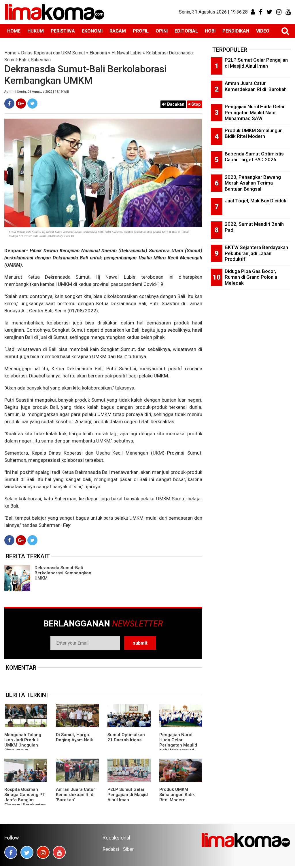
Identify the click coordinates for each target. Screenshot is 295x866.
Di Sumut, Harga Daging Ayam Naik (74, 737)
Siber (128, 849)
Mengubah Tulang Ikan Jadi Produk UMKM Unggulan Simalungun (22, 742)
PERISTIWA (63, 31)
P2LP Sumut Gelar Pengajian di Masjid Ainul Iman (127, 794)
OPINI (162, 31)
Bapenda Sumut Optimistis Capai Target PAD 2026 (254, 157)
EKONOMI (92, 31)
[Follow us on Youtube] (59, 852)
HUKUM (35, 31)
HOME (13, 31)
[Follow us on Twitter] (26, 852)
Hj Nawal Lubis (126, 53)
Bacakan (175, 104)
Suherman (41, 59)
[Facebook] (9, 103)
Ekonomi (98, 53)
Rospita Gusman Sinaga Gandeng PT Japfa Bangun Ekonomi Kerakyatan (25, 797)
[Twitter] (32, 103)
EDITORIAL (186, 31)
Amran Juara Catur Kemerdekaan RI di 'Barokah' (75, 794)
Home (10, 53)
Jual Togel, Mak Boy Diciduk (255, 201)
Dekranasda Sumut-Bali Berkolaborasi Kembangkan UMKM (63, 573)
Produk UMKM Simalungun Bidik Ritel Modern (177, 794)
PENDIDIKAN (235, 31)
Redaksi (111, 849)
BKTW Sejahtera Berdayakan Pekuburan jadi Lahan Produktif (256, 253)
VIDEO (262, 31)
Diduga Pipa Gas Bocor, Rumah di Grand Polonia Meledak (251, 277)
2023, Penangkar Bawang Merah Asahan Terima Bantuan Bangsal (253, 183)
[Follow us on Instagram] (43, 852)
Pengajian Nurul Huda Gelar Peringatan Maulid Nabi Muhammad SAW (178, 745)
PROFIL (141, 31)
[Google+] (21, 103)
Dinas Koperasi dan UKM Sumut (53, 53)
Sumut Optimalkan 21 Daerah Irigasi (126, 737)
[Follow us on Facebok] (10, 852)
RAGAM (117, 31)
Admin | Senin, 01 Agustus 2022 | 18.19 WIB (36, 92)
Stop (195, 104)
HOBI (210, 31)
